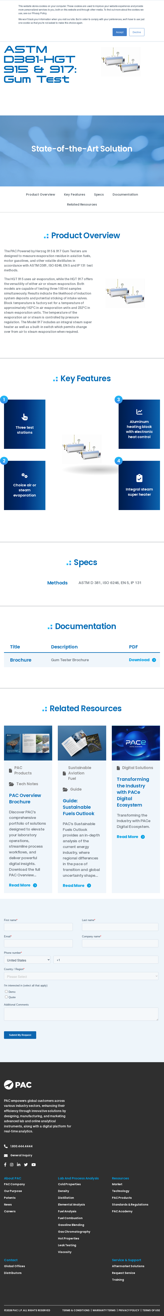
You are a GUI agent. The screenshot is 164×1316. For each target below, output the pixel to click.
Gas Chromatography (74, 1232)
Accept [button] (119, 32)
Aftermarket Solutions (128, 1266)
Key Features (74, 194)
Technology (120, 1191)
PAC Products (122, 1198)
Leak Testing (67, 1245)
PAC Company (14, 1184)
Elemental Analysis (71, 1205)
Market (117, 1184)
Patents (10, 1198)
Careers (10, 1211)
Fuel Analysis (67, 1211)
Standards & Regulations (130, 1205)
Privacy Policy (129, 1310)
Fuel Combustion (70, 1218)
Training (118, 1280)
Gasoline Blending (71, 1225)
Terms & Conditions (76, 1310)
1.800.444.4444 (21, 1146)
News (8, 1205)
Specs (99, 194)
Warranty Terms (104, 1310)
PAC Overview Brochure (25, 798)
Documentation (125, 194)
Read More (19, 885)
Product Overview (40, 194)
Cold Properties (69, 1184)
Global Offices (14, 1266)
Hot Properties (68, 1238)
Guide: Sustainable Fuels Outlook (78, 807)
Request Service (123, 1273)
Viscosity (64, 1252)
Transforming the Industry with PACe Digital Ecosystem (133, 792)
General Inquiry (21, 1155)
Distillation (66, 1198)
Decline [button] (137, 32)
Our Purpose (13, 1191)
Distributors (13, 1273)
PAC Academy (122, 1211)
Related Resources (82, 204)
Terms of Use (151, 1310)
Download (139, 660)
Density (63, 1191)
